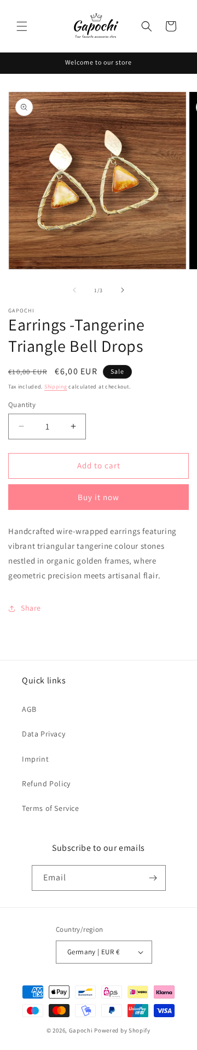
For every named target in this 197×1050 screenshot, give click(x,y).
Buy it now (98, 497)
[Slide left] (74, 290)
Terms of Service (50, 808)
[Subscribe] (153, 878)
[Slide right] (123, 290)
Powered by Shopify (122, 1030)
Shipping (55, 386)
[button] (22, 26)
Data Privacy (43, 734)
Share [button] (31, 608)
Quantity (22, 404)
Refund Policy (46, 783)
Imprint (35, 759)
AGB (29, 709)
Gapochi (81, 1030)
